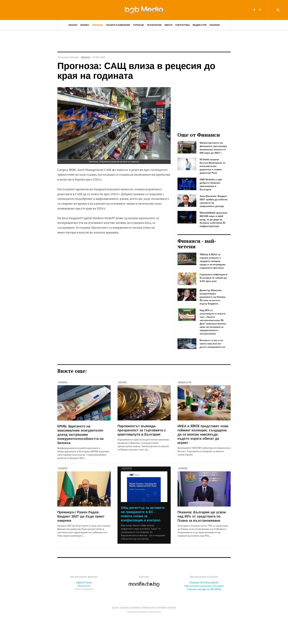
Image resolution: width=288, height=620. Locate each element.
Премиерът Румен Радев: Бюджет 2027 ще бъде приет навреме (80, 516)
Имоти (168, 24)
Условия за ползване (130, 607)
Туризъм (138, 24)
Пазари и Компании (118, 24)
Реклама (162, 607)
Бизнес (84, 24)
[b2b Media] (144, 10)
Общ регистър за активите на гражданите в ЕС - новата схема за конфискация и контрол (143, 513)
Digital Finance (84, 582)
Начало (72, 24)
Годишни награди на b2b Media (204, 589)
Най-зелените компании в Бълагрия (204, 585)
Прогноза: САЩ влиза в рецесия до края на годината (136, 70)
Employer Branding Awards (204, 582)
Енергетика (182, 24)
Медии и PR (199, 24)
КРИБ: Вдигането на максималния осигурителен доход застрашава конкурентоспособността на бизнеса (80, 434)
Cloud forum (84, 585)
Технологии (154, 24)
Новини (62, 382)
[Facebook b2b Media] (254, 10)
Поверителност (149, 607)
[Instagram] (260, 10)
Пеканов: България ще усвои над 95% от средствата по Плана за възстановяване (202, 516)
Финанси (97, 24)
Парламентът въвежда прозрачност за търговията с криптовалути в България (142, 430)
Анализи (214, 24)
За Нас (115, 607)
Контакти (171, 607)
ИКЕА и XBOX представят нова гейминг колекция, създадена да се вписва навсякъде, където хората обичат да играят (203, 434)
